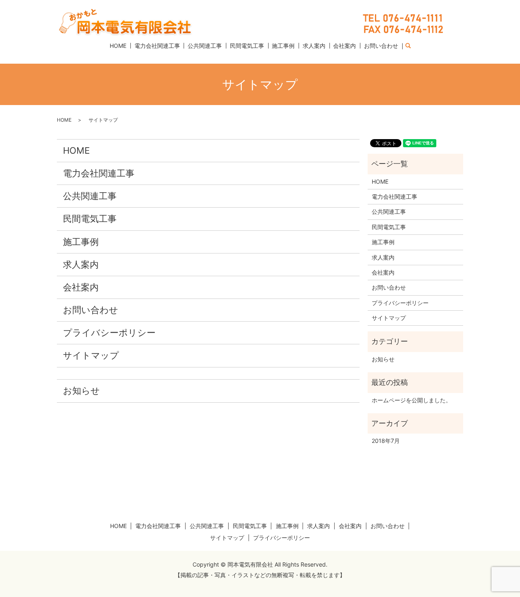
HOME (118, 45)
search (412, 46)
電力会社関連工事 (157, 45)
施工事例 (283, 45)
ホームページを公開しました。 (411, 400)
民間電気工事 (247, 45)
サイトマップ (91, 355)
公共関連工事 (205, 45)
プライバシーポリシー (109, 332)
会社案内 (344, 45)
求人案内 (314, 45)
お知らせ (81, 390)
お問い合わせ (381, 45)
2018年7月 (386, 440)
